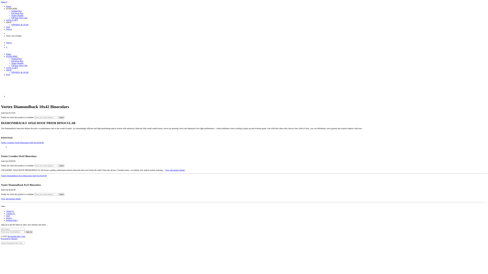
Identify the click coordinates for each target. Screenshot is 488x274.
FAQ (8, 27)
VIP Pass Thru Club (19, 18)
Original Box (16, 11)
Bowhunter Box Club (16, 236)
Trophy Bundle (17, 15)
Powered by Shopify (9, 239)
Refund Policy (12, 220)
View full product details (175, 170)
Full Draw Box (17, 13)
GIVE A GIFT (12, 20)
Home (8, 6)
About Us (10, 211)
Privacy (9, 218)
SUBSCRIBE (12, 56)
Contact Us (10, 213)
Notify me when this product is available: (17, 117)
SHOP (9, 70)
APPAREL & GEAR (19, 25)
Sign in (9, 29)
